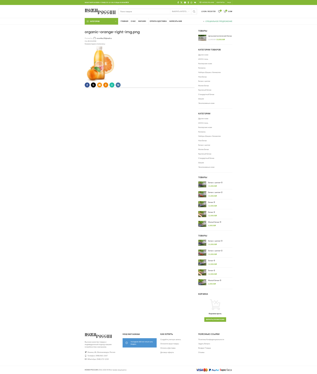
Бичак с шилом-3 (215, 182)
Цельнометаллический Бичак (220, 36)
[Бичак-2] (202, 214)
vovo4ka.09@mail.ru (104, 38)
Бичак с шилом (204, 81)
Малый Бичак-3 (214, 222)
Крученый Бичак (204, 90)
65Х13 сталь (203, 59)
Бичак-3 (211, 202)
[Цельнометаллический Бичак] (202, 38)
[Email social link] (185, 2)
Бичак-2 (211, 212)
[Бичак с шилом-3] (202, 184)
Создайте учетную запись (170, 339)
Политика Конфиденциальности (211, 339)
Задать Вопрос (204, 344)
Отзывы (201, 352)
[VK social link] (195, 2)
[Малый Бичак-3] (202, 224)
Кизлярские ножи (205, 63)
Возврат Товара (204, 348)
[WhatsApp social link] (191, 2)
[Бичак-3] (202, 204)
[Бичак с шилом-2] (202, 194)
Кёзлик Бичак (203, 85)
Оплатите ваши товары (169, 344)
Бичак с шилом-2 (215, 192)
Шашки (201, 99)
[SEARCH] (194, 11)
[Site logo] (100, 11)
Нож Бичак (202, 77)
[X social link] (181, 2)
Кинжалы (202, 68)
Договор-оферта (167, 352)
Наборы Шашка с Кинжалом (209, 72)
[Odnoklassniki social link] (188, 2)
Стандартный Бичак (206, 94)
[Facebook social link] (178, 2)
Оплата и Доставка (167, 348)
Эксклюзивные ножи (206, 103)
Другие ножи (203, 55)
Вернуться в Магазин (215, 319)
